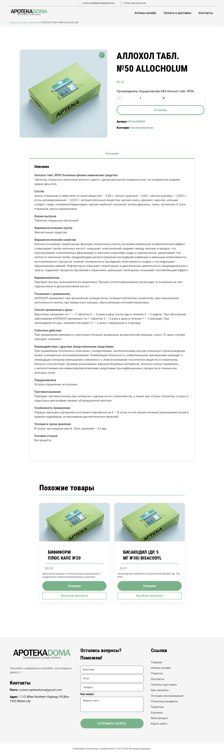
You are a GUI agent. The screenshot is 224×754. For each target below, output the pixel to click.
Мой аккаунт (159, 718)
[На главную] (29, 12)
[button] (102, 55)
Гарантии (157, 707)
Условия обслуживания (167, 696)
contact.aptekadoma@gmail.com (99, 3)
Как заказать (160, 690)
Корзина (157, 712)
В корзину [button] (74, 585)
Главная (14, 22)
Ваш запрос (87, 694)
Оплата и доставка (177, 13)
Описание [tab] (112, 153)
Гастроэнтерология (30, 22)
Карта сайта (159, 723)
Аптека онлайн (145, 13)
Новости (157, 673)
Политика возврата (164, 701)
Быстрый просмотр (74, 595)
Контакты (206, 13)
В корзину (160, 110)
